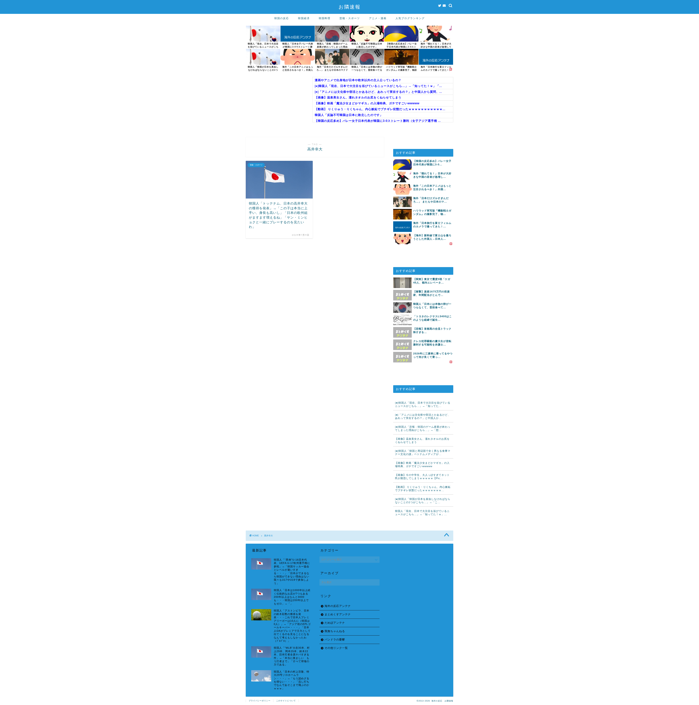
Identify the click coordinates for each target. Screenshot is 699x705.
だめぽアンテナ (335, 622)
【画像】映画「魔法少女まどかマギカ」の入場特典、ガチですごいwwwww (367, 103)
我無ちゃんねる (335, 631)
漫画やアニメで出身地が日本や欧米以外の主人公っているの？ (358, 80)
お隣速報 (350, 7)
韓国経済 (304, 18)
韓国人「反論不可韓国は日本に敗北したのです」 (349, 114)
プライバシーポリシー (259, 701)
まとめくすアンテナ (338, 614)
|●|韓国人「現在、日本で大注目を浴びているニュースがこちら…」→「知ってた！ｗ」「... (378, 86)
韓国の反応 (281, 18)
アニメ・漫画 (377, 18)
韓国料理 (324, 18)
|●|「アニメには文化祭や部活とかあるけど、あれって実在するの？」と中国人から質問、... (378, 91)
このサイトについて (286, 701)
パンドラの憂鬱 (335, 639)
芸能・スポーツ (349, 18)
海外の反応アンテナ (338, 605)
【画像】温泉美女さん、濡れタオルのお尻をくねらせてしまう (358, 97)
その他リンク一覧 (336, 647)
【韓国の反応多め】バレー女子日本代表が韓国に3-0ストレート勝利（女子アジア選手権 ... (378, 120)
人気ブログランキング (410, 18)
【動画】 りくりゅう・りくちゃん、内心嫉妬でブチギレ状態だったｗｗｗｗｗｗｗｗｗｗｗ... (380, 109)
